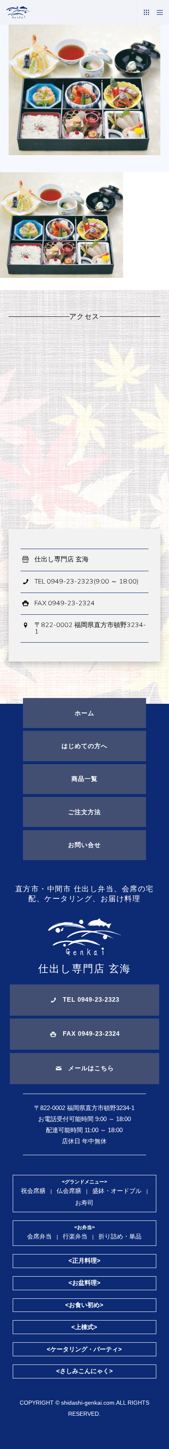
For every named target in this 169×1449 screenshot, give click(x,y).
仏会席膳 (69, 1190)
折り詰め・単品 (120, 1236)
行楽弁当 (75, 1236)
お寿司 (84, 1202)
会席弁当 (39, 1236)
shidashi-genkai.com (87, 1402)
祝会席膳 (33, 1190)
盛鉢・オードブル (117, 1190)
